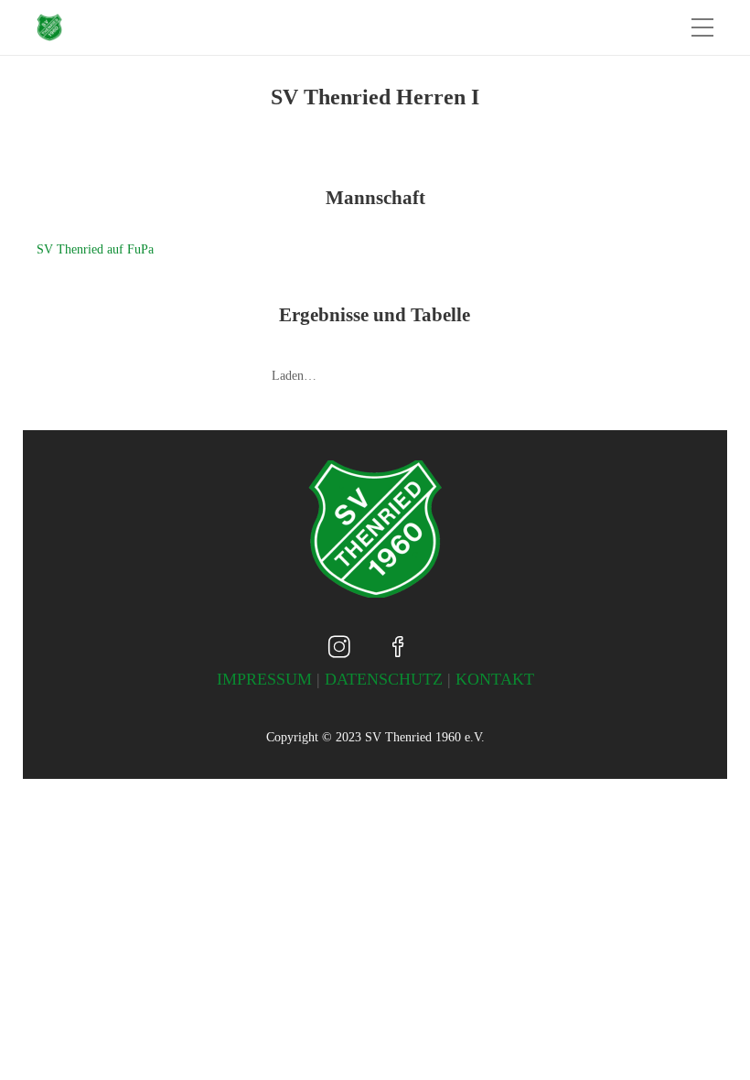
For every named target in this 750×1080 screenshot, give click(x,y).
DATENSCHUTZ (384, 679)
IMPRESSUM (264, 679)
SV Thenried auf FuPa (95, 249)
